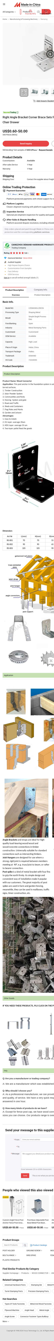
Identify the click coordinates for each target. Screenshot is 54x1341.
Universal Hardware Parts (15, 1285)
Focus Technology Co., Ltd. (33, 1331)
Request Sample (46, 150)
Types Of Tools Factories (15, 1304)
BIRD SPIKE (31, 1255)
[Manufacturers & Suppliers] (27, 4)
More (5, 1321)
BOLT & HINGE (8, 1255)
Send (25, 1175)
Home (5, 19)
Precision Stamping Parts (38, 1291)
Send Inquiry (26, 143)
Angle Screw (10, 1316)
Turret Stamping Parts (14, 1291)
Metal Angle (44, 1310)
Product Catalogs (39, 1245)
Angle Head (29, 1310)
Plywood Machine (12, 1310)
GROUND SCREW (33, 1250)
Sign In (6, 277)
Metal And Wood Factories (41, 1304)
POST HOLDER (9, 1250)
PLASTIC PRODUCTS (11, 1260)
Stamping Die (36, 1285)
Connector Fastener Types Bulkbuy (34, 1316)
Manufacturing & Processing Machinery (24, 19)
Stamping (43, 19)
